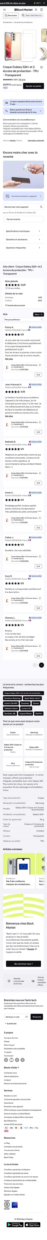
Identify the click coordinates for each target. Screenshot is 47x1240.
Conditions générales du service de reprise (21, 1177)
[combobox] (23, 207)
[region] (23, 871)
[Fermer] (44, 3)
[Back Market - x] (23, 1060)
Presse (6, 1041)
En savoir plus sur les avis (16, 305)
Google (30, 949)
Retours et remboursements (15, 1083)
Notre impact (9, 1045)
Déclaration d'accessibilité (14, 1048)
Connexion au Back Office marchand (18, 1117)
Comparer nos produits (13, 1146)
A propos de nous (11, 1038)
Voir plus (9, 358)
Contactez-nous (10, 1073)
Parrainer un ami (10, 1096)
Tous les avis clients (11, 1150)
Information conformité (36, 140)
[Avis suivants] (41, 665)
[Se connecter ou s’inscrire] (35, 9)
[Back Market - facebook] (17, 1060)
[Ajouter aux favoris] (41, 67)
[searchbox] (34, 15)
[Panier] (41, 9)
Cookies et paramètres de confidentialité (20, 1180)
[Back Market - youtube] (12, 1060)
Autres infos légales (12, 1187)
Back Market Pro (10, 1121)
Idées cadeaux (10, 1154)
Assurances (8, 1103)
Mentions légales (10, 1191)
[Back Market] (23, 10)
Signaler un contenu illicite (14, 1194)
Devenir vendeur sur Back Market (17, 1113)
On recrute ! (8, 1056)
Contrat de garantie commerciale (17, 1099)
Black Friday (8, 1157)
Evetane (13, 140)
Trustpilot (8, 1052)
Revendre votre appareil (13, 1106)
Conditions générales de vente (16, 1173)
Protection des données (13, 1184)
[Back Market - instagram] (6, 1060)
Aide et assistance (11, 1076)
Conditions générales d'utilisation (17, 1169)
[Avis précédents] (34, 665)
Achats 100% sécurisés (13, 1124)
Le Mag (7, 1143)
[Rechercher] (23, 15)
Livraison (7, 1080)
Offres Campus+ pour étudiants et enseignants (22, 1110)
